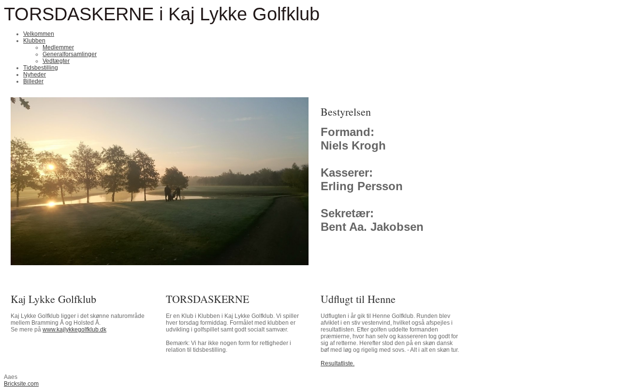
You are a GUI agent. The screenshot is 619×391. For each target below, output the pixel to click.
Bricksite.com (21, 383)
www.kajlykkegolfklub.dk (74, 329)
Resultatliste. (337, 363)
